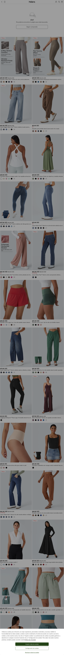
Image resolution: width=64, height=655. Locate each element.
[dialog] (32, 327)
